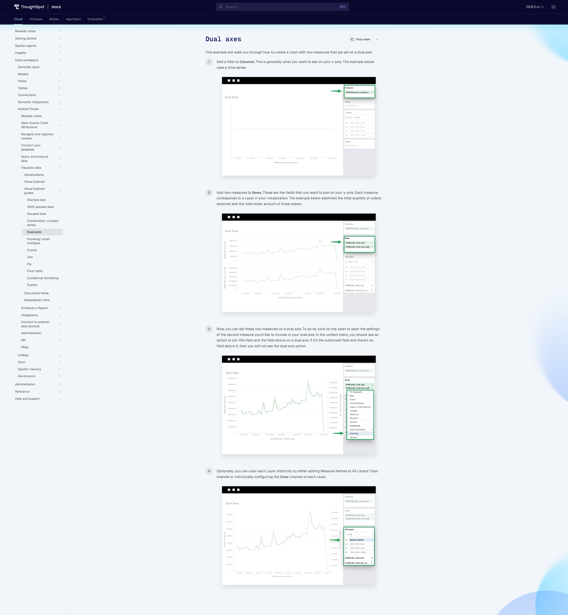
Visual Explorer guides (34, 191)
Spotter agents (25, 46)
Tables (22, 88)
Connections (27, 95)
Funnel (32, 250)
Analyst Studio (28, 109)
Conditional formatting (43, 278)
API (23, 340)
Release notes (31, 116)
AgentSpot (73, 19)
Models (23, 74)
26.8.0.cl (533, 6)
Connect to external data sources (35, 324)
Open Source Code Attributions (34, 125)
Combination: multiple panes (42, 223)
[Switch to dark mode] (553, 6)
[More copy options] (377, 39)
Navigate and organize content (37, 136)
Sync (21, 362)
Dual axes (34, 232)
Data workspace (26, 60)
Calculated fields (36, 293)
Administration (31, 333)
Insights (20, 53)
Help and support (27, 399)
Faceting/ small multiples (38, 241)
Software (36, 19)
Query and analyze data (34, 159)
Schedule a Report (34, 308)
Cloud (18, 19)
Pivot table (35, 271)
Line (30, 257)
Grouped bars (36, 214)
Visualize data (31, 168)
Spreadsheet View (37, 300)
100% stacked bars (40, 207)
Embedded (95, 19)
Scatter (32, 285)
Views (22, 81)
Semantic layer (28, 67)
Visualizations (34, 175)
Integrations (29, 315)
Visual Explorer (34, 182)
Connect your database (31, 147)
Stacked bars (36, 200)
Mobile (54, 19)
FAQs (24, 347)
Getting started (25, 38)
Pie (29, 264)
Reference (22, 392)
